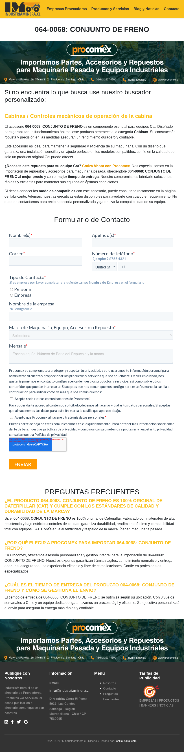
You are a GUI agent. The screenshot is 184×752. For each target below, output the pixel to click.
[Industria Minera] (22, 9)
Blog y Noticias (146, 9)
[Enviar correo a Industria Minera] (69, 690)
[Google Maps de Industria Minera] (26, 722)
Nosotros (109, 683)
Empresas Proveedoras (67, 9)
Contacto (172, 9)
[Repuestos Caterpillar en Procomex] (92, 640)
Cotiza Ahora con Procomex (106, 166)
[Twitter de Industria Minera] (19, 722)
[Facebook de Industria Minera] (12, 722)
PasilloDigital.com (125, 741)
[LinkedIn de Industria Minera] (6, 722)
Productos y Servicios (110, 9)
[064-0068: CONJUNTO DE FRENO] (92, 62)
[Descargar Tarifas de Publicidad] (150, 691)
